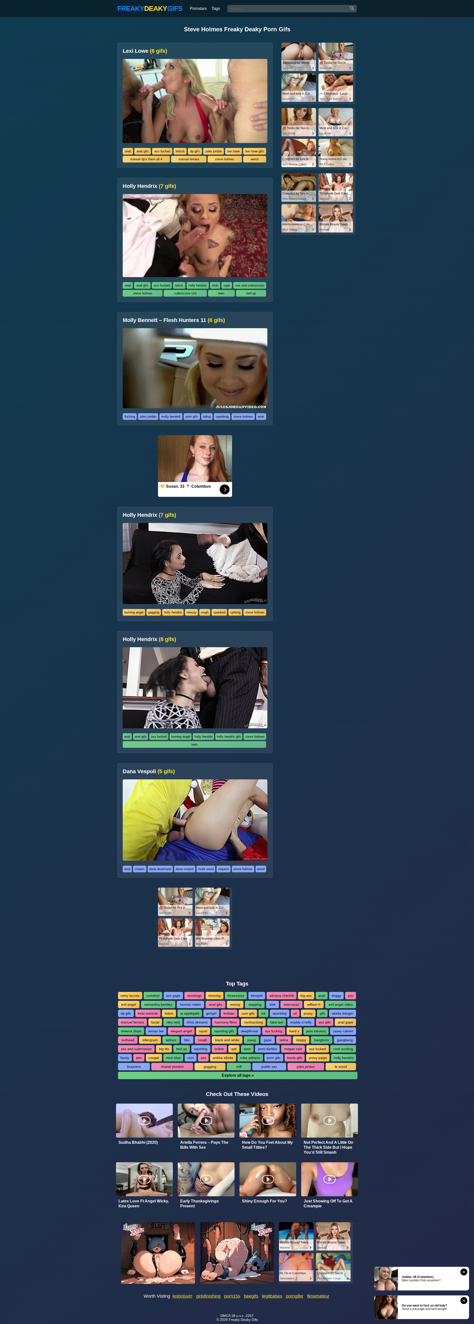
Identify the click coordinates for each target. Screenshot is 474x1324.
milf (239, 1067)
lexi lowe (233, 151)
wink (261, 416)
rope (227, 285)
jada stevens (316, 1031)
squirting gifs (224, 1031)
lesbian (229, 1013)
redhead (127, 1040)
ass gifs (325, 1022)
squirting (200, 1049)
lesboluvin (182, 1296)
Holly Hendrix (149, 186)
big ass (306, 996)
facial (155, 1022)
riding (207, 416)
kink (215, 285)
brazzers (134, 1067)
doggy (336, 996)
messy (191, 612)
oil (295, 1013)
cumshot (152, 996)
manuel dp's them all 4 (146, 159)
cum (190, 1058)
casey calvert (343, 1031)
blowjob (257, 996)
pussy (308, 1013)
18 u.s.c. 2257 (242, 1316)
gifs (322, 1013)
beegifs (251, 1296)
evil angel (128, 1004)
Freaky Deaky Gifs (243, 1320)
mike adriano (250, 1058)
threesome (235, 996)
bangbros (321, 1040)
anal (128, 151)
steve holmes (224, 159)
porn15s (232, 1296)
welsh (255, 159)
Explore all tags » (238, 1075)
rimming (214, 996)
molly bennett (170, 416)
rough (205, 612)
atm (139, 1058)
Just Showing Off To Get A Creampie (328, 1203)
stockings (194, 996)
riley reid (173, 1022)
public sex (269, 1067)
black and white (227, 1040)
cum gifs (248, 1013)
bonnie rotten (190, 1004)
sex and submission (249, 285)
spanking (222, 416)
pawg (251, 1040)
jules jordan (213, 151)
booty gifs (294, 1058)
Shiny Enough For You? (264, 1201)
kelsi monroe (148, 1013)
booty (124, 1058)
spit (234, 1049)
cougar (153, 1058)
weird (260, 869)
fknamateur (318, 1296)
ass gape (173, 996)
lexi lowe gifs (254, 151)
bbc (187, 1040)
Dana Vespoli (149, 771)
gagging (153, 612)
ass (203, 1058)
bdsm (179, 285)
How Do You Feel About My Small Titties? (267, 1144)
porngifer (294, 1296)
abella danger (342, 1013)
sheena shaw (131, 1031)
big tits (164, 1049)
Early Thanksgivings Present (199, 1203)
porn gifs (192, 416)
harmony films (226, 1022)
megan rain (293, 1049)
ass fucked (162, 151)
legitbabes (272, 1296)
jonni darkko (267, 1049)
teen (221, 293)
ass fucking (273, 1031)
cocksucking (253, 1022)
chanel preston (172, 1067)
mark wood (206, 869)
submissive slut (185, 293)
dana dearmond (160, 869)
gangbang (345, 1040)
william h (313, 1004)
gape (268, 1040)
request (223, 869)
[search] (352, 8)
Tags (216, 8)
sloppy (301, 1040)
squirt (203, 1031)
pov (351, 996)
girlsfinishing (208, 1296)
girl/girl (211, 1013)
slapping (254, 1004)
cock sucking (343, 1049)
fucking (130, 416)
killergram (150, 1040)
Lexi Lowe (145, 51)
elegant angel (181, 1031)
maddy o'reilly (301, 1022)
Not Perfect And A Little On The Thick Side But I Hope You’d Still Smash (328, 1147)
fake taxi (276, 1022)
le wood (341, 1067)
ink (263, 1013)
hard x (294, 1031)
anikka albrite (223, 1058)
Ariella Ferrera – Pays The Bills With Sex (204, 1144)
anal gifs (143, 151)
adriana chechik (281, 996)
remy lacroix (129, 996)
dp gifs (195, 151)
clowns (140, 869)
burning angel (133, 612)
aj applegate (189, 1013)
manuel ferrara (188, 159)
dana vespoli (185, 869)
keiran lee (156, 1031)
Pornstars (198, 8)
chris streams (197, 1022)
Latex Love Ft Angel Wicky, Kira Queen (143, 1203)
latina (284, 1040)
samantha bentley (158, 1004)
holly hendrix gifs (229, 736)
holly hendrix (198, 285)
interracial (291, 1004)
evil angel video (341, 1004)
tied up (251, 293)
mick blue (173, 1058)
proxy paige (318, 1058)
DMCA (225, 1316)
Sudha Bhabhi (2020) (138, 1142)
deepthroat (249, 1031)
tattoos (171, 1040)
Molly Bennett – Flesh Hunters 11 (174, 320)
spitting (235, 612)
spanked (219, 612)
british (180, 151)
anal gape (345, 1022)
